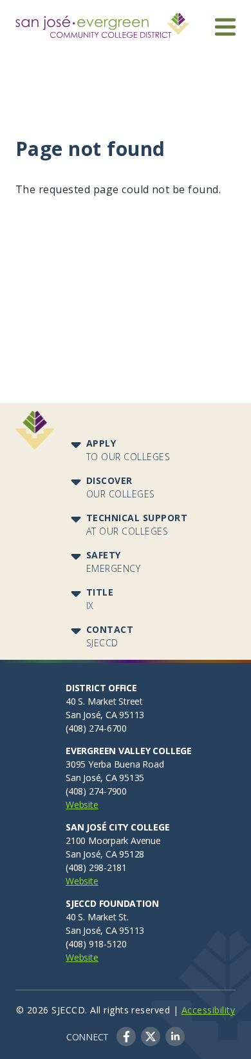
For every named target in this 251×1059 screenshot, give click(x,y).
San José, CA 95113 (105, 715)
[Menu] (225, 26)
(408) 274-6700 (96, 728)
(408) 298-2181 (96, 867)
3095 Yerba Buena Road (115, 764)
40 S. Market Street (104, 701)
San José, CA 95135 (105, 777)
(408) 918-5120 (96, 944)
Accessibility (208, 1010)
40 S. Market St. (97, 917)
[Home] (102, 20)
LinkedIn (175, 1036)
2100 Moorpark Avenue (113, 840)
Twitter (150, 1036)
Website (82, 804)
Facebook (126, 1036)
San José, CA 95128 (105, 854)
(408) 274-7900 (96, 791)
